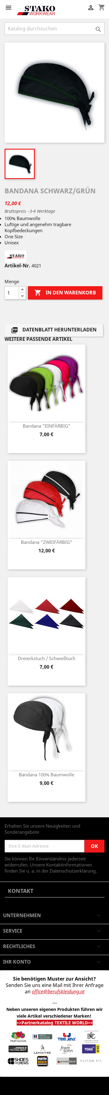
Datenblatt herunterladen (54, 330)
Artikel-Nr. (17, 266)
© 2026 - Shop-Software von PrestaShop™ (48, 1087)
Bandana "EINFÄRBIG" (47, 426)
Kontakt (20, 890)
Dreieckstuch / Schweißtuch (46, 658)
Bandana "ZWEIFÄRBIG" (46, 542)
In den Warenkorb (65, 292)
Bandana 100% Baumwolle (46, 774)
